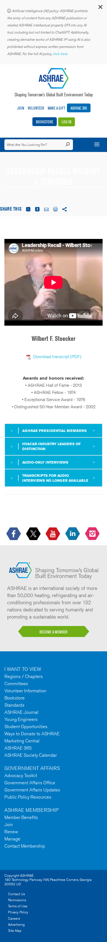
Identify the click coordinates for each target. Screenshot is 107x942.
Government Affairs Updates (32, 790)
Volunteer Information (25, 690)
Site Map (14, 930)
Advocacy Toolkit (20, 775)
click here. (61, 53)
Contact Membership (24, 846)
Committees (16, 683)
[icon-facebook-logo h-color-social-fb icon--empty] (14, 534)
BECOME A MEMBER (53, 632)
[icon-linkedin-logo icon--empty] (73, 534)
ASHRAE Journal (21, 712)
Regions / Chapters (23, 676)
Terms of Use (17, 906)
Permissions (17, 900)
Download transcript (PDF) (57, 356)
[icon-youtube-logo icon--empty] (53, 534)
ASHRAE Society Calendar (30, 755)
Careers (14, 918)
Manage (12, 839)
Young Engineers (21, 719)
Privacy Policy (18, 912)
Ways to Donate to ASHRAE (32, 733)
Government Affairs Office (29, 782)
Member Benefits (21, 817)
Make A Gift (56, 108)
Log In (66, 121)
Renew (11, 831)
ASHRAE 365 (79, 108)
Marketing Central (22, 741)
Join (20, 108)
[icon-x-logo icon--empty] (34, 534)
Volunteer (36, 108)
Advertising (16, 924)
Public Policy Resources (27, 797)
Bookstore (44, 121)
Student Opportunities (25, 726)
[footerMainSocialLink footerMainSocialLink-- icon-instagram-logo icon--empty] (93, 534)
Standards (14, 705)
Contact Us (16, 894)
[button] (100, 8)
